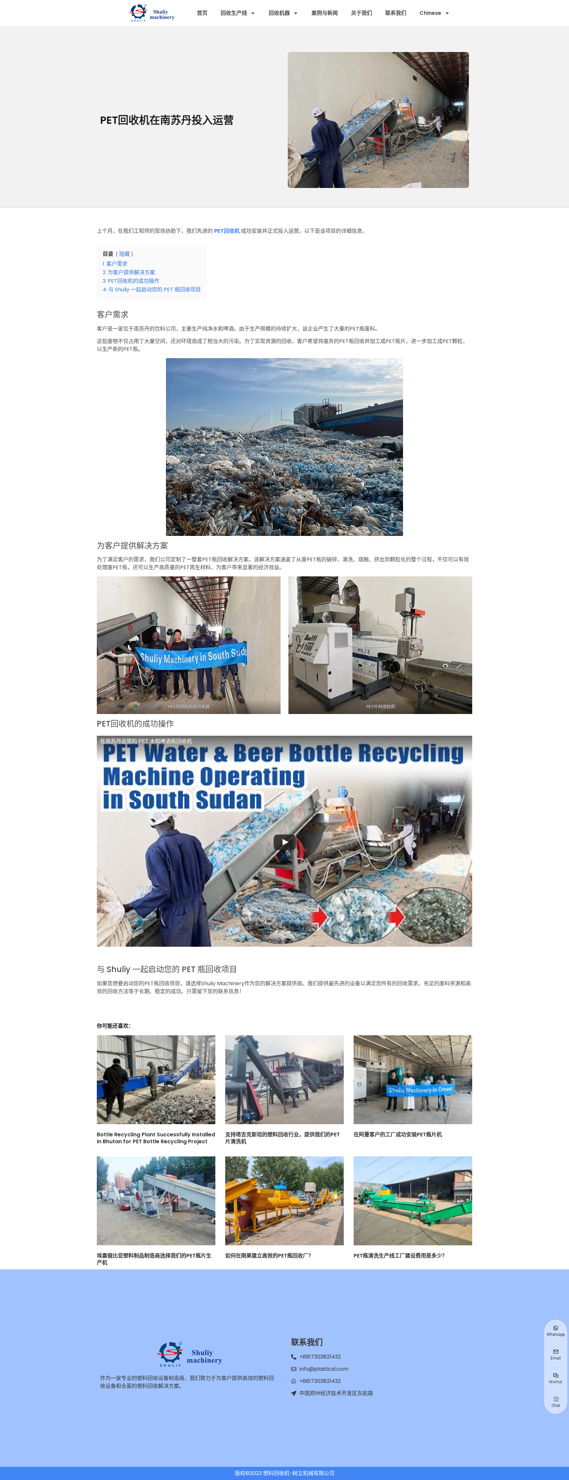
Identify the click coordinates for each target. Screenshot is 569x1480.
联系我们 (395, 13)
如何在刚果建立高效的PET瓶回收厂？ (269, 1255)
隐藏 (124, 254)
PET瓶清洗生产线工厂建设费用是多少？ (400, 1255)
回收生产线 (234, 13)
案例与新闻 (325, 13)
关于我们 (361, 13)
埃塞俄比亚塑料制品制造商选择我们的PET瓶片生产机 (154, 1259)
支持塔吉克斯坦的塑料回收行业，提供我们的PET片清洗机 (282, 1138)
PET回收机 (227, 231)
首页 (202, 13)
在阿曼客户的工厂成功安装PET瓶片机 (398, 1134)
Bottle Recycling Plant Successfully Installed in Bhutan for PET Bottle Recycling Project (156, 1138)
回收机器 (279, 13)
